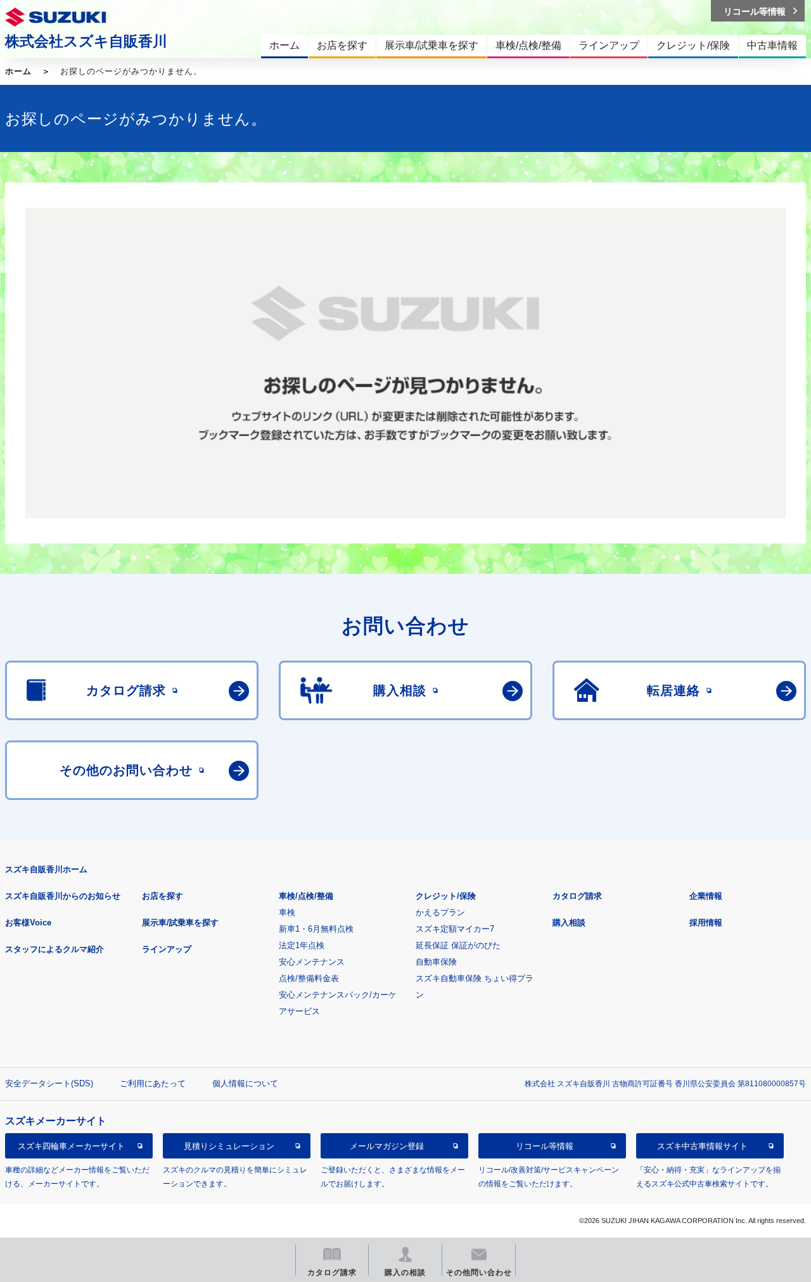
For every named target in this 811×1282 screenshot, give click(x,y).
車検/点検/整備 (306, 896)
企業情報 (705, 896)
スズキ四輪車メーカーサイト (71, 1146)
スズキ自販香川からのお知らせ (62, 896)
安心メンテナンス (312, 962)
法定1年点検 (301, 945)
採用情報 (705, 922)
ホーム (18, 71)
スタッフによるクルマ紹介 (54, 949)
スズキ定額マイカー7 (455, 929)
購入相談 (568, 922)
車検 (287, 912)
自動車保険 (436, 962)
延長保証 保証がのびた (458, 945)
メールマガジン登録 (387, 1146)
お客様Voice (28, 922)
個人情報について (245, 1083)
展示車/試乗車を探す (180, 922)
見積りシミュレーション (229, 1146)
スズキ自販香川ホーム (46, 869)
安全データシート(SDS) (49, 1083)
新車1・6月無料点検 (316, 929)
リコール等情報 (544, 1146)
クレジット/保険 (446, 896)
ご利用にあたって (153, 1083)
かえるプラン (440, 912)
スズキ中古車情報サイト (702, 1146)
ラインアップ (166, 949)
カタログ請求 (577, 896)
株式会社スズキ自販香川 (86, 41)
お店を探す (162, 896)
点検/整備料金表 (309, 978)
